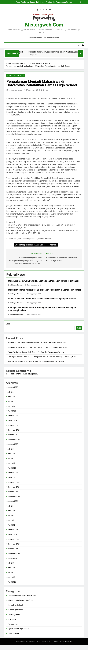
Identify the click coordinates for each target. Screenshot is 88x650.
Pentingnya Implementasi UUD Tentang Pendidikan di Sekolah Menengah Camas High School (43, 357)
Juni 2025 (11, 454)
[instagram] (40, 9)
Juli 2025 (10, 449)
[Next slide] (82, 2)
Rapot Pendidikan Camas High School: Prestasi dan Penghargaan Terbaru (44, 2)
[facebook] (37, 9)
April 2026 (11, 406)
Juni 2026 (11, 397)
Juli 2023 (10, 563)
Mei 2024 (10, 515)
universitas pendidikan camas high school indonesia (36, 245)
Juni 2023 (11, 568)
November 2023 (13, 544)
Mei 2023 (10, 572)
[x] (43, 9)
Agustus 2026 (12, 387)
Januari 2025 (12, 477)
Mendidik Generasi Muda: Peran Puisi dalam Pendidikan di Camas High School (44, 290)
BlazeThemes (67, 641)
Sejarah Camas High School (18, 629)
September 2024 (13, 496)
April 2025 (11, 463)
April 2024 (11, 520)
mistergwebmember (15, 90)
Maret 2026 (11, 411)
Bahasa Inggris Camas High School (20, 600)
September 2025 (13, 439)
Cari (8, 324)
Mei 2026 (10, 402)
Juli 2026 (10, 392)
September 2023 (13, 553)
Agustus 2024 (12, 501)
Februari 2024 (12, 530)
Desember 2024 (13, 482)
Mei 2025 (10, 458)
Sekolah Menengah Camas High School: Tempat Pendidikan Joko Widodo (36, 361)
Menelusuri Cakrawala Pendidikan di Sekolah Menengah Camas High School (43, 281)
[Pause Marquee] (80, 53)
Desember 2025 (13, 425)
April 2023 (11, 577)
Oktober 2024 (12, 492)
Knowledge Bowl (13, 615)
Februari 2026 (12, 416)
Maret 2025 (11, 468)
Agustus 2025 (12, 444)
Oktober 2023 (12, 549)
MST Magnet (12, 619)
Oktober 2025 (12, 435)
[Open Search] (79, 45)
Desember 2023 (13, 539)
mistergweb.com (44, 25)
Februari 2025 (12, 473)
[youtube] (50, 9)
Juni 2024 (11, 511)
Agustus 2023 (12, 558)
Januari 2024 (12, 534)
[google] (46, 9)
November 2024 (13, 487)
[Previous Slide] (78, 2)
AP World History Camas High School (21, 596)
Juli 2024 (10, 506)
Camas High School (15, 76)
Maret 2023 (11, 582)
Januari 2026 (12, 420)
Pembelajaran (12, 624)
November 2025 (13, 430)
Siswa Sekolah (13, 633)
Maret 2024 (11, 525)
